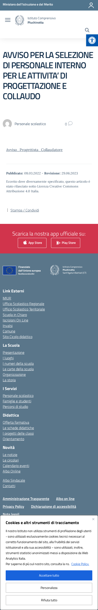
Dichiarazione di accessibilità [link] (53, 506)
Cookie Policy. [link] (80, 563)
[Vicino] (93, 519)
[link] (92, 40)
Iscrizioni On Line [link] (15, 320)
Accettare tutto (49, 575)
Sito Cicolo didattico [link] (17, 336)
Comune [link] (9, 331)
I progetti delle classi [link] (18, 433)
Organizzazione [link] (14, 374)
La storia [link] (9, 380)
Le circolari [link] (11, 460)
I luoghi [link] (8, 358)
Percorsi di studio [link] (15, 406)
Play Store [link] (68, 242)
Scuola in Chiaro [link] (15, 314)
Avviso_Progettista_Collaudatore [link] (34, 149)
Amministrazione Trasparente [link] (26, 498)
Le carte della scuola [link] (18, 369)
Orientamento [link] (13, 439)
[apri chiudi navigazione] (7, 20)
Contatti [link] (9, 486)
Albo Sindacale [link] (14, 480)
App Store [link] (35, 242)
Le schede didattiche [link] (18, 428)
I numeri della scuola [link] (18, 363)
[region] (49, 562)
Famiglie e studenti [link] (17, 401)
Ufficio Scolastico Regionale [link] (23, 303)
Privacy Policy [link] (13, 506)
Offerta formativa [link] (16, 422)
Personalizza (49, 587)
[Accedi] (91, 5)
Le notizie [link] (10, 454)
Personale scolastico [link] (18, 395)
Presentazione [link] (13, 352)
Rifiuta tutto (49, 600)
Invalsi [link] (8, 325)
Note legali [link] (11, 514)
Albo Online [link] (12, 471)
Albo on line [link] (65, 498)
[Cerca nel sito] (87, 31)
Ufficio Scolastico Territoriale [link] (24, 309)
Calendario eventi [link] (16, 465)
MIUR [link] (7, 298)
